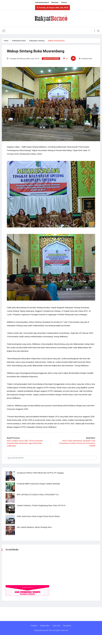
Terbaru (64, 2)
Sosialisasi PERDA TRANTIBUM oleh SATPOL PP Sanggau (40, 473)
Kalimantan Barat (42, 2)
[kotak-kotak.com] (27, 590)
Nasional (54, 2)
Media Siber (45, 626)
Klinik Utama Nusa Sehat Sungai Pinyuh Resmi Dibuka (38, 516)
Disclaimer (67, 626)
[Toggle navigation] (4, 31)
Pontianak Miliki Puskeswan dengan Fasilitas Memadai (38, 484)
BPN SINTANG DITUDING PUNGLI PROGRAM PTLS (38, 495)
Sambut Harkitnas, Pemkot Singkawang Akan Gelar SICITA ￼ (41, 505)
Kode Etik (56, 626)
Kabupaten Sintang (36, 41)
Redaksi (34, 626)
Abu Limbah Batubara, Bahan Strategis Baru (34, 527)
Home (6, 41)
